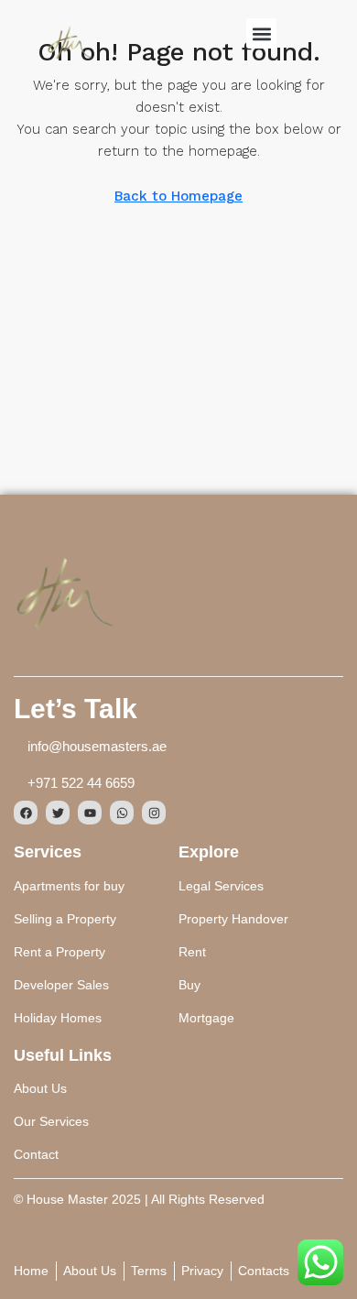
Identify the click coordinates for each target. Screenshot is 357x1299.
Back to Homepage (178, 196)
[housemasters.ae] (63, 589)
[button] (261, 33)
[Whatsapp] (122, 812)
